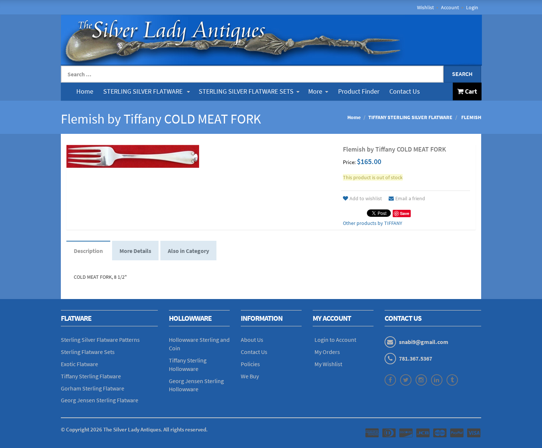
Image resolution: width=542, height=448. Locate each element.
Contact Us (404, 91)
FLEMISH (470, 117)
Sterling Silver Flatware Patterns (100, 339)
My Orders (327, 351)
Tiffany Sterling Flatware (91, 376)
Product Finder (358, 91)
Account (450, 7)
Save (404, 213)
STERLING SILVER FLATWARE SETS (246, 91)
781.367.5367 (415, 358)
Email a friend (410, 198)
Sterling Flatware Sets (88, 351)
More (315, 91)
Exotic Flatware (79, 364)
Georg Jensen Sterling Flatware (99, 400)
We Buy (250, 376)
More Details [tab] (135, 250)
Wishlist (425, 7)
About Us (252, 339)
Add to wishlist (366, 198)
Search (462, 73)
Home (84, 91)
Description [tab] (88, 250)
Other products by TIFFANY (372, 223)
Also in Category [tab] (188, 250)
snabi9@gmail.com (423, 341)
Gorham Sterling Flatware (92, 388)
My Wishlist (328, 364)
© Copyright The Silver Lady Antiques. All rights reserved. (134, 429)
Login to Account (335, 339)
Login (472, 7)
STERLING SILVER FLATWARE (143, 91)
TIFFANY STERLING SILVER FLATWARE (410, 117)
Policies (250, 364)
